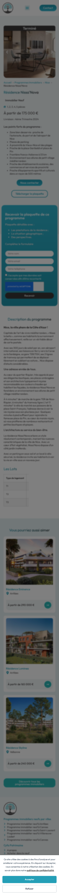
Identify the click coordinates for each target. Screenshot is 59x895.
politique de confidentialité (40, 870)
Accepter (29, 879)
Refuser (29, 888)
